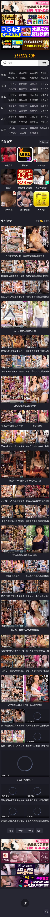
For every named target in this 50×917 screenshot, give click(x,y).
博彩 (3, 74)
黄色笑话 (34, 122)
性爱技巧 (44, 122)
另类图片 (44, 110)
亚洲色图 (23, 106)
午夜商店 (23, 128)
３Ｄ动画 (44, 84)
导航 (3, 130)
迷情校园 (12, 122)
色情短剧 (34, 133)
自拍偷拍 (23, 84)
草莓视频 (34, 128)
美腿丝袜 (12, 110)
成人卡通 (34, 95)
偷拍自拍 (23, 95)
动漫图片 (44, 106)
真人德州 (23, 73)
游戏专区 (44, 73)
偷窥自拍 (12, 106)
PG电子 (12, 73)
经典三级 (23, 99)
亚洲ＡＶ (12, 84)
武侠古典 (44, 117)
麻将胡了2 (12, 77)
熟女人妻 (12, 88)
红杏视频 (12, 133)
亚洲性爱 (12, 95)
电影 (3, 97)
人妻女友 (34, 117)
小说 (3, 119)
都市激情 (12, 117)
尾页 (39, 830)
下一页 (30, 830)
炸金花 (23, 77)
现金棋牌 (34, 77)
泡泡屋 (23, 133)
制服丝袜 (12, 99)
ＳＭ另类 (44, 88)
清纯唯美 (23, 110)
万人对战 (34, 73)
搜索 (44, 62)
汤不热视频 (44, 128)
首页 (11, 830)
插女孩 (12, 128)
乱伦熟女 (34, 99)
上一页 (20, 830)
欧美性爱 (44, 95)
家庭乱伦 (23, 117)
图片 (3, 108)
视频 (3, 86)
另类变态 (44, 99)
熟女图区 (34, 110)
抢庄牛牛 (44, 77)
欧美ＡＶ (34, 84)
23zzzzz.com (25, 55)
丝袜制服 (23, 88)
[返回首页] (46, 911)
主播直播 (34, 88)
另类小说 (23, 122)
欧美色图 (34, 106)
